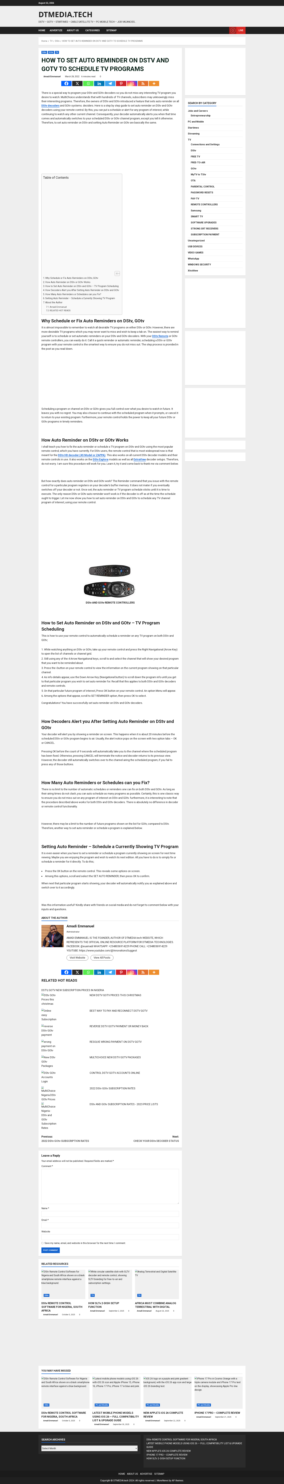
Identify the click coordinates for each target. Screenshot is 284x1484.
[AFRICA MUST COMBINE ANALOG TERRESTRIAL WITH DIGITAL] (157, 1284)
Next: (156, 1138)
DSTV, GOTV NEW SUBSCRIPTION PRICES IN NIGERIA (72, 990)
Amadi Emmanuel (52, 76)
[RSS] (143, 83)
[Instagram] (132, 83)
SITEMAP (111, 30)
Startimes (193, 127)
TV (57, 52)
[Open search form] (226, 30)
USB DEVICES (195, 246)
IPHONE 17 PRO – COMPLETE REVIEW (217, 1412)
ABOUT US (73, 30)
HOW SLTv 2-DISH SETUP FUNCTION (165, 1458)
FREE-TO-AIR (198, 162)
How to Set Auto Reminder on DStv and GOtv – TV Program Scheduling (82, 286)
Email (45, 1220)
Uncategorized (196, 240)
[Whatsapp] (88, 83)
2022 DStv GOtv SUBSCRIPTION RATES (112, 1088)
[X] (77, 83)
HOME (41, 30)
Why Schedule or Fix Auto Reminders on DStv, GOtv (71, 278)
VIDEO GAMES (195, 252)
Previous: (65, 1138)
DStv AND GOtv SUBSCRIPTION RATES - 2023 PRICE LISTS (124, 1104)
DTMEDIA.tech (65, 14)
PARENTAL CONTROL (203, 186)
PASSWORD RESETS (202, 192)
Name (45, 1208)
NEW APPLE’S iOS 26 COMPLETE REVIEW (168, 1451)
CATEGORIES (92, 30)
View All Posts (102, 957)
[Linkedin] (99, 83)
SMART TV (197, 216)
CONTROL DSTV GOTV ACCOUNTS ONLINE (115, 1072)
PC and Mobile (196, 121)
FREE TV (195, 156)
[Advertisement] (110, 150)
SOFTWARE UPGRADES (204, 222)
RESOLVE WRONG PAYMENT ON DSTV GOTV (116, 1041)
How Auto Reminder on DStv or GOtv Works (67, 282)
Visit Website (77, 957)
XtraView (193, 270)
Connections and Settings (205, 144)
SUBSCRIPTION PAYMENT (205, 234)
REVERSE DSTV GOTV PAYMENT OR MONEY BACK (119, 1026)
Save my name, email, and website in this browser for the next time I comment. (85, 1243)
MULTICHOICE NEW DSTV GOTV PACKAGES (115, 1057)
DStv (44, 52)
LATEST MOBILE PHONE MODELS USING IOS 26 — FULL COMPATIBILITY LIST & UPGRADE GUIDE (115, 1416)
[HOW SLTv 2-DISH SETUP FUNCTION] (110, 1284)
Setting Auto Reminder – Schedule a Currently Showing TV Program (80, 298)
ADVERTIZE (56, 30)
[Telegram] (110, 83)
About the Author (53, 302)
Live (241, 30)
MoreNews (162, 1480)
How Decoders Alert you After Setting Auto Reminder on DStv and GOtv (82, 290)
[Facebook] (66, 83)
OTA (193, 180)
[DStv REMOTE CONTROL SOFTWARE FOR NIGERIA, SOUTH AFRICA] (63, 1284)
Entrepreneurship (200, 115)
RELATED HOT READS (60, 310)
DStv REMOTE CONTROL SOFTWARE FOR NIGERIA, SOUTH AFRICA (61, 1307)
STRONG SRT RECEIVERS (204, 228)
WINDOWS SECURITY (199, 264)
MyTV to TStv (198, 174)
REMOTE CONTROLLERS (204, 204)
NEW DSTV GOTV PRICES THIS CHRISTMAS (115, 995)
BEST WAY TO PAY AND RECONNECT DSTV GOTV (118, 1010)
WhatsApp (193, 258)
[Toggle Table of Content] (115, 273)
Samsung (196, 210)
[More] (154, 83)
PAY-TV (195, 198)
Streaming (194, 133)
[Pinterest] (121, 83)
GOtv (51, 52)
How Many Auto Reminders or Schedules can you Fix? (73, 294)
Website (45, 1231)
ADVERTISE (146, 1473)
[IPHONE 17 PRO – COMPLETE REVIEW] (219, 1393)
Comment (47, 1166)
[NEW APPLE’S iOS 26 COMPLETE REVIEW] (167, 1393)
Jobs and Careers (198, 110)
